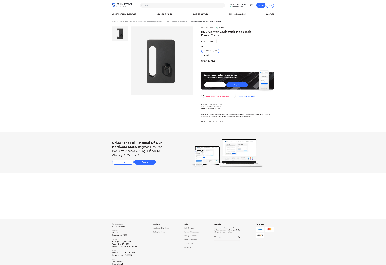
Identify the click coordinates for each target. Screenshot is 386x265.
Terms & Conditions (190, 239)
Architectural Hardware (124, 14)
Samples (270, 14)
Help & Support (189, 228)
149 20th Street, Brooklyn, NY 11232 (119, 234)
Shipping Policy (189, 243)
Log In (270, 5)
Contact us (187, 247)
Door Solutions (164, 14)
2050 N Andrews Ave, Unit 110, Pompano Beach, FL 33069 (123, 254)
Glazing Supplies (200, 14)
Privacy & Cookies (190, 236)
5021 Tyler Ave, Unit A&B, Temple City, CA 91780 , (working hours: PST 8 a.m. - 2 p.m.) (125, 244)
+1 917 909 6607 (238, 4)
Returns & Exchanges (191, 232)
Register (261, 5)
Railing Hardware (237, 14)
